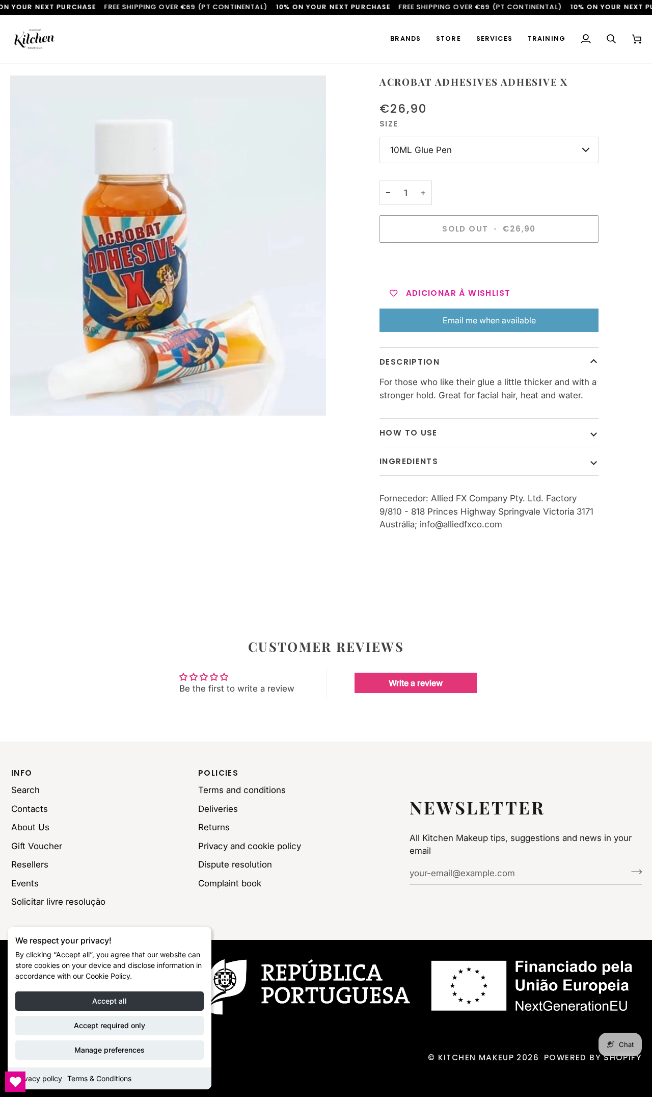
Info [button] (22, 773)
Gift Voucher (36, 846)
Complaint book (229, 883)
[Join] (633, 872)
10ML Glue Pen (421, 150)
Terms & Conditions (99, 1078)
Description (409, 361)
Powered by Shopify (593, 1057)
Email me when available (489, 320)
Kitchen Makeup (476, 1057)
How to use (408, 432)
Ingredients (408, 461)
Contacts (29, 809)
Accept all (109, 1001)
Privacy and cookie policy (249, 846)
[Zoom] (168, 245)
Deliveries (218, 809)
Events (25, 883)
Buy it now (489, 264)
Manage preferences (109, 1049)
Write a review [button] (416, 683)
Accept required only (109, 1025)
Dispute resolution (235, 864)
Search (25, 790)
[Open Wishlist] (15, 1082)
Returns (214, 827)
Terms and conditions (242, 790)
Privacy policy (38, 1078)
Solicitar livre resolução (58, 902)
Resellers (29, 864)
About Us (30, 827)
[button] (405, 39)
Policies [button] (218, 773)
